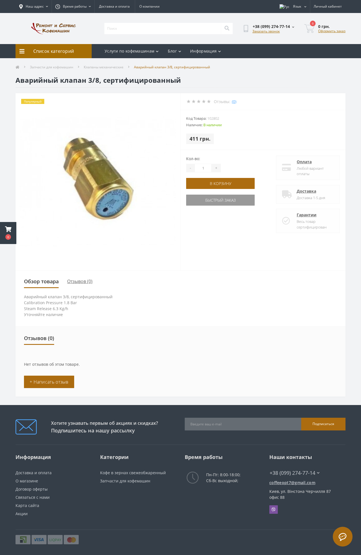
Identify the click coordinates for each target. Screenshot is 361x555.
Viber (273, 509)
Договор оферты (32, 489)
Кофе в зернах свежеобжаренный (133, 472)
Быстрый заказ (220, 200)
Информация (203, 51)
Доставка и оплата (114, 6)
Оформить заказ (331, 31)
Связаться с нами (33, 497)
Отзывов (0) (80, 281)
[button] (8, 233)
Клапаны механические (104, 67)
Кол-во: (193, 158)
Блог (172, 51)
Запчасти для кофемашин (51, 67)
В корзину (220, 183)
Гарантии (306, 214)
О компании (149, 6)
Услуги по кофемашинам (129, 51)
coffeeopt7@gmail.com (292, 482)
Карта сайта (27, 505)
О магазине (27, 481)
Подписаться (323, 423)
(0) (234, 101)
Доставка (306, 191)
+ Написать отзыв (49, 382)
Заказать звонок (266, 31)
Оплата (304, 161)
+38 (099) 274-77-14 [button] (292, 473)
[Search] (227, 28)
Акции (22, 513)
